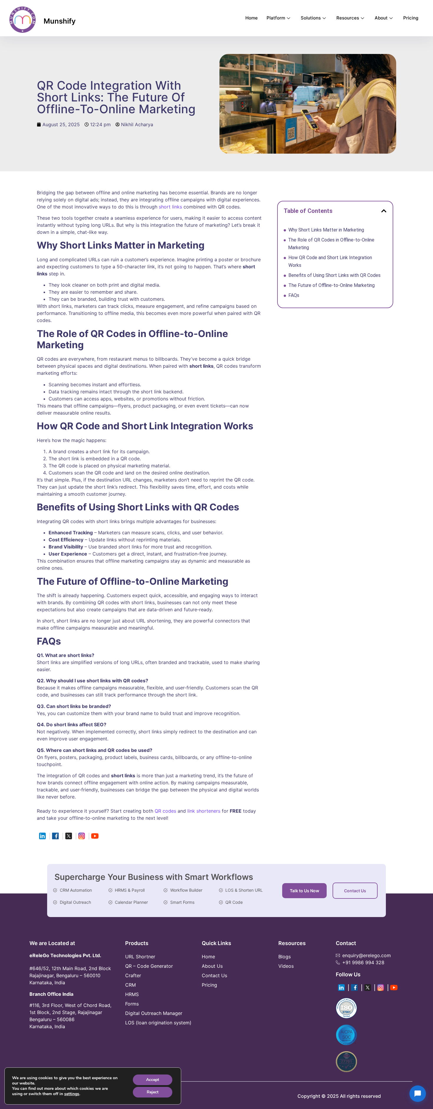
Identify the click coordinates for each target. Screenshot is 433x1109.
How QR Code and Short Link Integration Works (330, 261)
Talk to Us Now (304, 890)
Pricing (410, 18)
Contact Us (355, 890)
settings (71, 1094)
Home (251, 18)
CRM (130, 985)
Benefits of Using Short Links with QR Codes (335, 275)
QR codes (165, 811)
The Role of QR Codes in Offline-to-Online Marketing (331, 243)
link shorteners (203, 811)
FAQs (294, 295)
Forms (132, 1004)
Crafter (133, 975)
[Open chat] (417, 1093)
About (381, 18)
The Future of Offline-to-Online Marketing (332, 285)
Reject (152, 1092)
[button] (384, 211)
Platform (276, 18)
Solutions (311, 18)
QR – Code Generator (149, 966)
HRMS (132, 994)
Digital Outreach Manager (153, 1013)
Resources (347, 18)
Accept (152, 1079)
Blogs (284, 957)
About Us (212, 966)
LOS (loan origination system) (158, 1023)
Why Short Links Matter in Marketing (326, 230)
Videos (286, 966)
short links (170, 207)
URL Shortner (140, 957)
